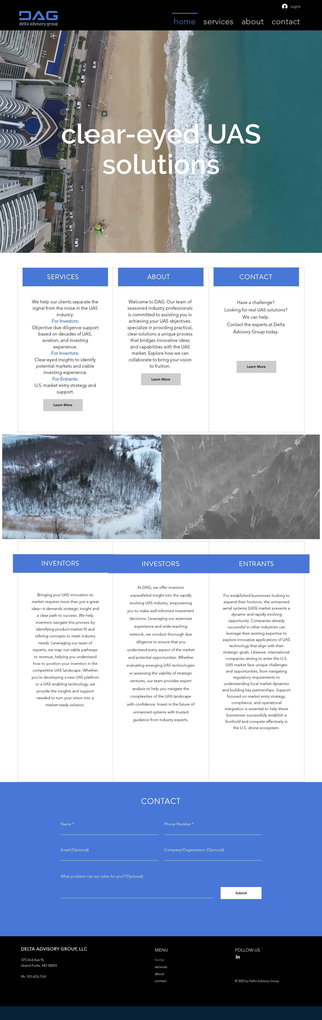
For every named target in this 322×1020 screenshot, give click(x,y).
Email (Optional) (75, 850)
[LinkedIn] (238, 956)
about (159, 974)
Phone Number (177, 824)
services (161, 967)
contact (160, 981)
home (159, 960)
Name (66, 824)
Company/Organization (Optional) (194, 850)
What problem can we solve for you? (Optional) (102, 876)
